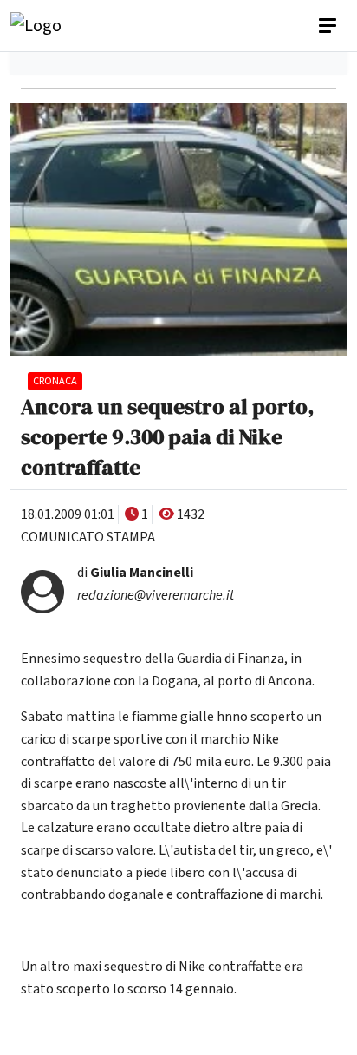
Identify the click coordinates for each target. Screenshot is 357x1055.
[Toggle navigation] (329, 26)
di (135, 572)
